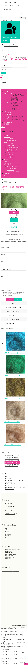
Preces (6, 111)
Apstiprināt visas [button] (7, 639)
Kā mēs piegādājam (11, 554)
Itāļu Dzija (14, 106)
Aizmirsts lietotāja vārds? (11, 46)
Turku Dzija (14, 105)
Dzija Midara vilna (16, 104)
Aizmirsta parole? (9, 44)
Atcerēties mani (7, 20)
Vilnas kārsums (9, 530)
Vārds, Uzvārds (5, 247)
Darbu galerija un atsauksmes (14, 480)
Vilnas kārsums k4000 (12, 461)
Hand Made (7, 118)
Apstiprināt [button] (6, 651)
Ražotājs (8, 311)
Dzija (6, 528)
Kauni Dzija (14, 99)
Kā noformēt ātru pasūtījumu (10, 571)
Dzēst (18, 299)
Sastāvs (9, 319)
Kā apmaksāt (9, 552)
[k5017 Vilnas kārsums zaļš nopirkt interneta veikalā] (14, 207)
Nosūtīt (10, 299)
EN (4, 52)
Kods (9, 315)
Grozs (6, 124)
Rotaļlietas (8, 485)
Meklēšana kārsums (11, 466)
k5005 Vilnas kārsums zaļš (12, 376)
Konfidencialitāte (6, 290)
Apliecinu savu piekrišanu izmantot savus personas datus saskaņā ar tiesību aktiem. (13, 293)
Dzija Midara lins (15, 102)
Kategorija (8, 307)
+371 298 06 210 (10, 5)
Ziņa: (2, 276)
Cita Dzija (14, 109)
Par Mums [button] (8, 93)
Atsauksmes (8, 115)
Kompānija (8, 482)
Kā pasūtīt (18, 94)
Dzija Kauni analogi (16, 101)
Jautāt (14, 220)
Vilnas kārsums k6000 (12, 464)
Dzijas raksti (9, 478)
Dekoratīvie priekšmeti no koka (19, 120)
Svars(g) (8, 323)
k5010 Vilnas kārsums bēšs (12, 422)
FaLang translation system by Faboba (6, 447)
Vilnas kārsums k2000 (12, 457)
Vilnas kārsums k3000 (12, 459)
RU (5, 49)
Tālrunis (3, 262)
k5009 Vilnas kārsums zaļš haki (13, 399)
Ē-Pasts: (3, 254)
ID (10, 303)
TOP (26, 664)
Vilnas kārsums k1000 (12, 455)
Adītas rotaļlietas (18, 116)
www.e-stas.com (22, 625)
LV (4, 50)
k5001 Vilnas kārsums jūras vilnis (14, 353)
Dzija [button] (6, 102)
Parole (17, 17)
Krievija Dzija (15, 108)
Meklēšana (8, 558)
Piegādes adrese (6, 269)
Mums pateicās (19, 95)
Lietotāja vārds (19, 14)
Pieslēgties (5, 40)
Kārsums (7, 113)
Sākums (7, 92)
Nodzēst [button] (15, 651)
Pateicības (8, 534)
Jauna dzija (14, 98)
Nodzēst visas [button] (20, 639)
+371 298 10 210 (10, 2)
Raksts (7, 537)
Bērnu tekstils (18, 118)
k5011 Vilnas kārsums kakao (12, 445)
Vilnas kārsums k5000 (12, 462)
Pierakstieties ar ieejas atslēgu (10, 37)
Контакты (8, 122)
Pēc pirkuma (9, 555)
